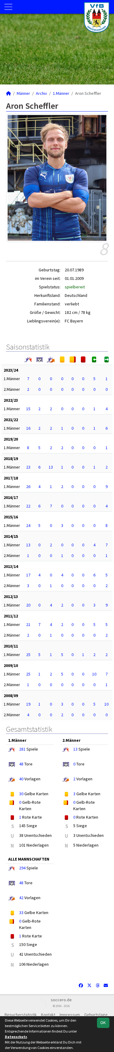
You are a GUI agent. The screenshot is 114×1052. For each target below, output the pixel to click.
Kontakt (48, 1014)
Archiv (41, 93)
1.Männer (61, 93)
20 (28, 605)
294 (22, 868)
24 (28, 525)
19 (28, 704)
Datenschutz (16, 1036)
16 (28, 428)
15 (28, 408)
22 (28, 506)
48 (21, 764)
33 (21, 912)
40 (21, 779)
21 (28, 624)
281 (22, 749)
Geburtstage (96, 1014)
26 (28, 486)
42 (21, 897)
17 (28, 575)
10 (94, 674)
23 (28, 467)
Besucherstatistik (21, 1014)
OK (103, 1022)
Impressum (70, 1014)
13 (51, 467)
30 (21, 793)
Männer (23, 93)
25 (28, 654)
